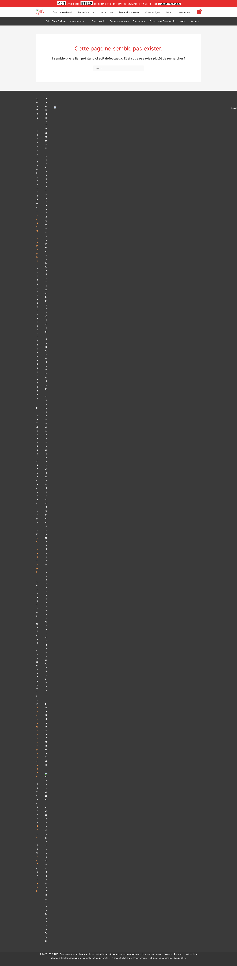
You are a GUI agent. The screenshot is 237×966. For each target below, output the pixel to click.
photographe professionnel (37, 742)
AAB (37, 887)
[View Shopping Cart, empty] (199, 12)
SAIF (37, 860)
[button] (73, 12)
